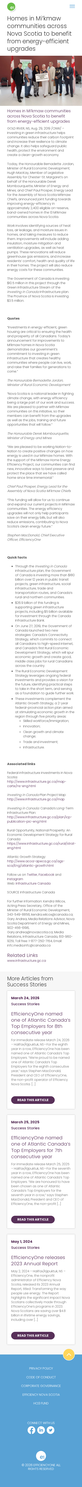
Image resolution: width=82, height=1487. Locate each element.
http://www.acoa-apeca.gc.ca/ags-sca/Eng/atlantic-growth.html (36, 863)
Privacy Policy (41, 1369)
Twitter (32, 874)
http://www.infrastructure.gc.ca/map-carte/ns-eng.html (36, 783)
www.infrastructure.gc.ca (26, 960)
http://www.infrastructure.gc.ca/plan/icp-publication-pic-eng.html (39, 819)
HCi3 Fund (41, 1403)
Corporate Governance (41, 1386)
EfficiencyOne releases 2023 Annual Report (38, 1260)
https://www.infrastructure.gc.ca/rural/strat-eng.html (41, 845)
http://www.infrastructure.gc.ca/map (36, 799)
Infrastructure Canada (33, 883)
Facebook (46, 874)
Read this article (33, 1100)
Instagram (15, 879)
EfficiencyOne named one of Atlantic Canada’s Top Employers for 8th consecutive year (40, 1023)
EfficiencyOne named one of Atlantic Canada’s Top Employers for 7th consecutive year (40, 1147)
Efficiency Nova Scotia (41, 1395)
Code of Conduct (41, 1377)
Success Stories (25, 1003)
